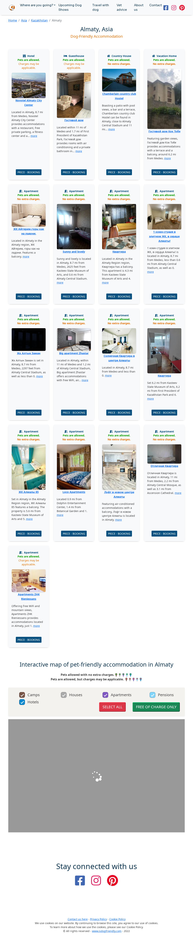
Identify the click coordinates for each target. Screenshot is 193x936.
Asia (24, 20)
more (34, 136)
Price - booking (29, 172)
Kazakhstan (39, 20)
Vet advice (122, 7)
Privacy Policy (98, 919)
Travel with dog (100, 7)
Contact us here (78, 919)
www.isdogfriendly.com (106, 931)
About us (138, 7)
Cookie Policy (117, 919)
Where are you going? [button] (36, 5)
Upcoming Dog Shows (70, 7)
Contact (155, 5)
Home (12, 20)
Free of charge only (156, 706)
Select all (112, 706)
